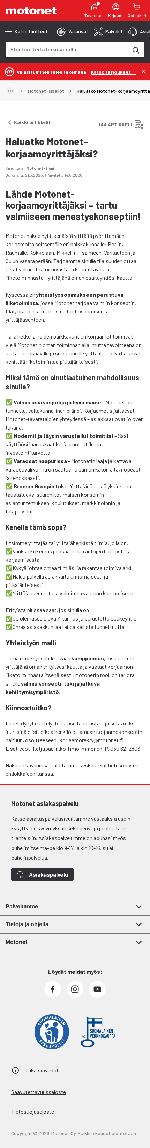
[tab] (72, 31)
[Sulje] (143, 71)
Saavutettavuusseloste (38, 1092)
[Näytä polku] (10, 90)
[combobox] (67, 49)
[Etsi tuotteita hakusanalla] (135, 49)
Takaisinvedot (42, 1070)
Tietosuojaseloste (32, 1111)
